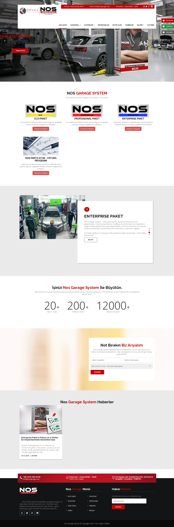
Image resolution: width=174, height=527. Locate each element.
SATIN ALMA (117, 25)
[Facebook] (22, 513)
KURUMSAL (74, 25)
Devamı (34, 456)
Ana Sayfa (72, 496)
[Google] (32, 513)
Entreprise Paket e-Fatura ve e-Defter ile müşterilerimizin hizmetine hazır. (39, 439)
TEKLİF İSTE (20, 51)
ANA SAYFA (63, 25)
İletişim (92, 510)
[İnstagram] (37, 513)
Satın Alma (72, 506)
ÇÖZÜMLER (88, 25)
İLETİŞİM (150, 25)
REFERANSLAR (103, 25)
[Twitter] (27, 513)
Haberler (92, 506)
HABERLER (129, 25)
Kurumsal (92, 496)
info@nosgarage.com (102, 6)
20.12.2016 (25, 456)
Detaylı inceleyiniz (41, 129)
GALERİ (140, 25)
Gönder (97, 372)
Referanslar (93, 501)
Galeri (70, 510)
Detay (88, 240)
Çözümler (71, 501)
